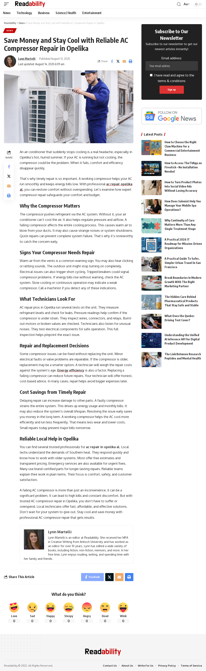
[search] (179, 4)
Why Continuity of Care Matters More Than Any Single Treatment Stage (180, 225)
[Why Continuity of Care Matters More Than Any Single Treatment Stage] (151, 225)
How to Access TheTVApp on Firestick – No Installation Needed (183, 167)
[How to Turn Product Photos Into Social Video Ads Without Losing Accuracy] (151, 187)
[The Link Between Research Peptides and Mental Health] (151, 359)
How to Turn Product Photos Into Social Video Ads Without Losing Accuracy (183, 186)
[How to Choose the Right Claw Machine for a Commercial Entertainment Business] (151, 147)
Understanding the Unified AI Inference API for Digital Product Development (182, 339)
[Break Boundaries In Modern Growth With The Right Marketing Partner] (151, 283)
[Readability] (30, 4)
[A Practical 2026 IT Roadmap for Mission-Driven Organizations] (151, 244)
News (9, 30)
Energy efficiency (70, 370)
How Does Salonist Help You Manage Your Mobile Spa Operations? (183, 205)
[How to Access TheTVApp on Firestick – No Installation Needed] (151, 168)
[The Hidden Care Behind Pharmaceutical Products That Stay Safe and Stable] (151, 302)
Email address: (171, 58)
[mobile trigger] (7, 4)
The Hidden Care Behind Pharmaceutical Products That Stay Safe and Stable (182, 301)
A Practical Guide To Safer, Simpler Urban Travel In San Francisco (183, 263)
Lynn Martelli (26, 58)
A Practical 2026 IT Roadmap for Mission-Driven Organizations (183, 244)
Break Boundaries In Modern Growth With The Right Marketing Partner (183, 282)
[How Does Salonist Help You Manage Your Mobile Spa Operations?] (151, 206)
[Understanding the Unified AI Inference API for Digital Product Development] (151, 340)
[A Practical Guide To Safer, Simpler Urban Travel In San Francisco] (151, 264)
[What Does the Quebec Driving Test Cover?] (151, 321)
